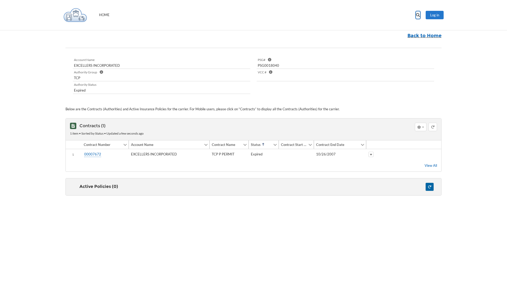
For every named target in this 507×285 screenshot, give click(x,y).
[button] (102, 144)
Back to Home (424, 36)
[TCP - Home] (75, 15)
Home (104, 15)
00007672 (92, 154)
